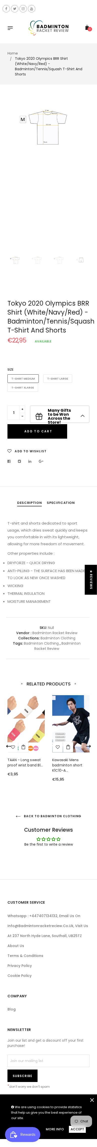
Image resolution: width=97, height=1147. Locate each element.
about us (15, 945)
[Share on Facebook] (10, 461)
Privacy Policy (19, 965)
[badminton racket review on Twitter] (14, 8)
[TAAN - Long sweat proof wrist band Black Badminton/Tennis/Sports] (23, 747)
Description (29, 502)
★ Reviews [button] (91, 579)
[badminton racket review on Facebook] (6, 8)
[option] (48, 175)
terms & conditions (25, 955)
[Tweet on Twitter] (19, 461)
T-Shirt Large (57, 379)
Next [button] (82, 177)
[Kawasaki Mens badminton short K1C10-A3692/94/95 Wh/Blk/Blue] (68, 747)
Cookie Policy (19, 975)
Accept (77, 1129)
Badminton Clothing (58, 638)
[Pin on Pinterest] (41, 461)
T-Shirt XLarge (22, 388)
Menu (11, 28)
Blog (11, 1009)
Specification (61, 502)
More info (55, 1129)
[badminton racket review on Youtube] (31, 8)
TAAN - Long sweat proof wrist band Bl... (25, 762)
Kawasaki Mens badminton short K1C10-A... (67, 765)
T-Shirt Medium (23, 379)
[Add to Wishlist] (58, 747)
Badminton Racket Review (57, 646)
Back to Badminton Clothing (52, 816)
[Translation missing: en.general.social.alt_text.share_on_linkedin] (30, 461)
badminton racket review (54, 632)
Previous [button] (15, 177)
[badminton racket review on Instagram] (23, 8)
